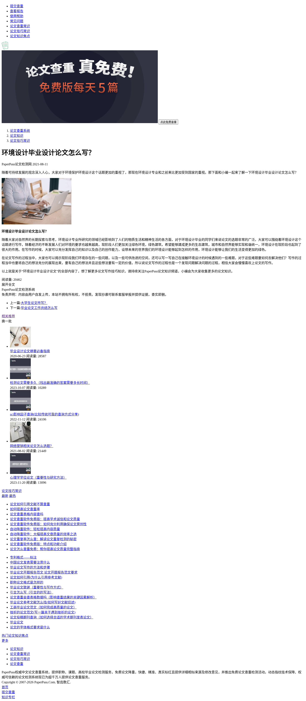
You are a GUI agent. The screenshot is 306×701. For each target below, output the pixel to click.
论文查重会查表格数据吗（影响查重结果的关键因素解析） (53, 597)
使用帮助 (16, 16)
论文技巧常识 (20, 31)
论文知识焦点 (20, 36)
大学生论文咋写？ (34, 303)
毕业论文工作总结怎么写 (39, 308)
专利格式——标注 (23, 557)
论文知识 (16, 135)
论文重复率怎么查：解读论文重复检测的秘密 (43, 539)
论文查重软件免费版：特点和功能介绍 (38, 544)
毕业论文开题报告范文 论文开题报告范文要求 (43, 572)
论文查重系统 (20, 130)
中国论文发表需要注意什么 (30, 562)
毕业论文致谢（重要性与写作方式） (36, 587)
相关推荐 (8, 316)
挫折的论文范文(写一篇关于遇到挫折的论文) (42, 612)
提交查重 (16, 6)
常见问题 (16, 21)
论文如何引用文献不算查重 (30, 504)
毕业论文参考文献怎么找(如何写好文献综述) (42, 602)
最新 (5, 496)
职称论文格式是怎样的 (26, 582)
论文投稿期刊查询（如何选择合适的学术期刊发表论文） (51, 617)
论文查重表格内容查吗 (26, 514)
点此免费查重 (168, 122)
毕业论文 (16, 622)
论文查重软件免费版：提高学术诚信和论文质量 (45, 519)
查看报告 (16, 11)
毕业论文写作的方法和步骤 (30, 567)
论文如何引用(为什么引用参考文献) (36, 577)
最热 (12, 496)
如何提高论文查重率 (25, 509)
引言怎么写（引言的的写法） (31, 592)
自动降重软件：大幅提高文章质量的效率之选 (43, 534)
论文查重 (16, 664)
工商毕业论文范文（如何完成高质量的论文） (43, 607)
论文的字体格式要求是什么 (30, 627)
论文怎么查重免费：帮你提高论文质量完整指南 (45, 549)
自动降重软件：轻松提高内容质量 (35, 529)
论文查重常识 (20, 26)
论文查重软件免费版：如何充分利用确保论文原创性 (48, 524)
